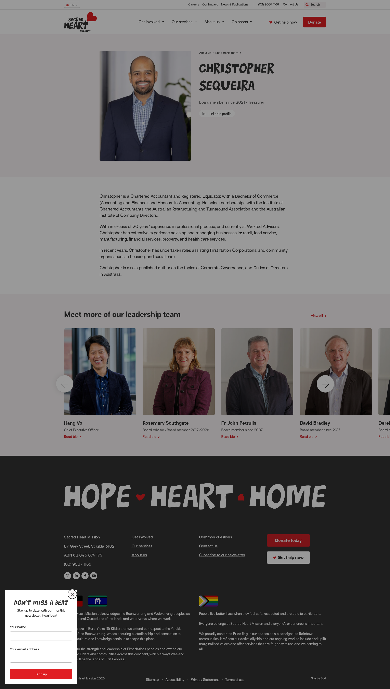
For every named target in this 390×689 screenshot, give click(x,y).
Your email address (24, 649)
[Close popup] (72, 594)
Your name (18, 627)
